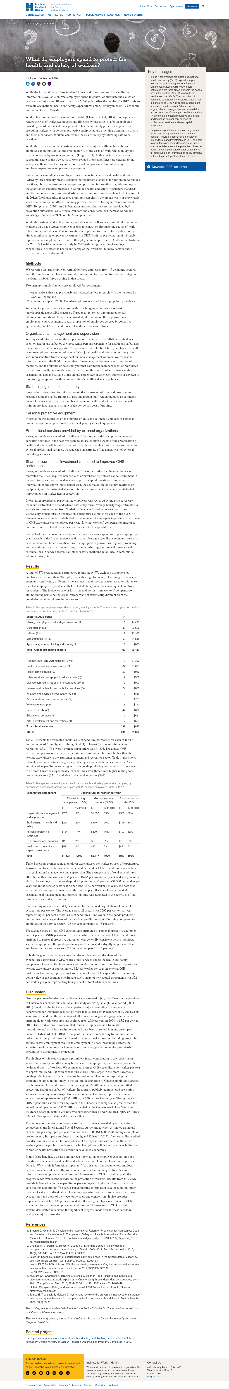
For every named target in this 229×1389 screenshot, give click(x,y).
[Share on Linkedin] (28, 83)
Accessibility (50, 1385)
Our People (56, 14)
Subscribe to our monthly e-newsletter (53, 1367)
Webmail (113, 1385)
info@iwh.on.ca (154, 1376)
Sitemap (88, 1385)
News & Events (133, 14)
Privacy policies (33, 1385)
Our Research (35, 14)
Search (203, 6)
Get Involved (161, 6)
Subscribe (192, 6)
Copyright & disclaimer (70, 1385)
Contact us (100, 1385)
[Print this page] (49, 83)
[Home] (50, 7)
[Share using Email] (44, 83)
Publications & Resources (103, 14)
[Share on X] (39, 83)
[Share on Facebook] (33, 83)
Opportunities (176, 6)
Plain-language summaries (41, 23)
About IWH (145, 6)
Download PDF (162, 166)
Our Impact (74, 14)
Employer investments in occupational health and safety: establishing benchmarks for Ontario (80, 1338)
